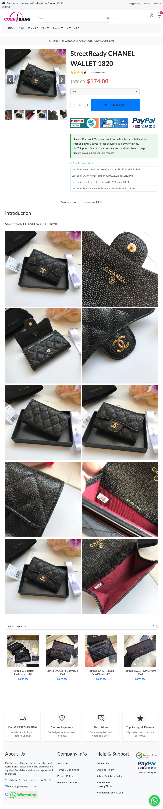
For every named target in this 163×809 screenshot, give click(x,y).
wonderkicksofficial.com (110, 792)
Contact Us (157, 4)
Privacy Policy (65, 776)
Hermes (56, 28)
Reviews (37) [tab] (93, 202)
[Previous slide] (153, 626)
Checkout (146, 4)
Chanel (32, 28)
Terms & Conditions (68, 770)
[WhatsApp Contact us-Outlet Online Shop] (154, 800)
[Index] (152, 15)
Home (10, 28)
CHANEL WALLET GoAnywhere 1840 (140, 673)
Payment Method (67, 782)
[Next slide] (156, 626)
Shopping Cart (134, 4)
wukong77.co (104, 786)
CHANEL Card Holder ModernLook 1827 (23, 673)
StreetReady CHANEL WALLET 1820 (31, 224)
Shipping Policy (105, 770)
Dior (43, 28)
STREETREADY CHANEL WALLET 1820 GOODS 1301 (87, 41)
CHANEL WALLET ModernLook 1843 (62, 673)
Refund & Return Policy (109, 776)
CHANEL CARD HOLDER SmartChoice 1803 (101, 673)
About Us (62, 763)
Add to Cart (117, 105)
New (21, 28)
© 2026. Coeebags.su (146, 773)
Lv (67, 28)
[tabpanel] (23, 660)
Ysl (75, 28)
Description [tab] (68, 202)
